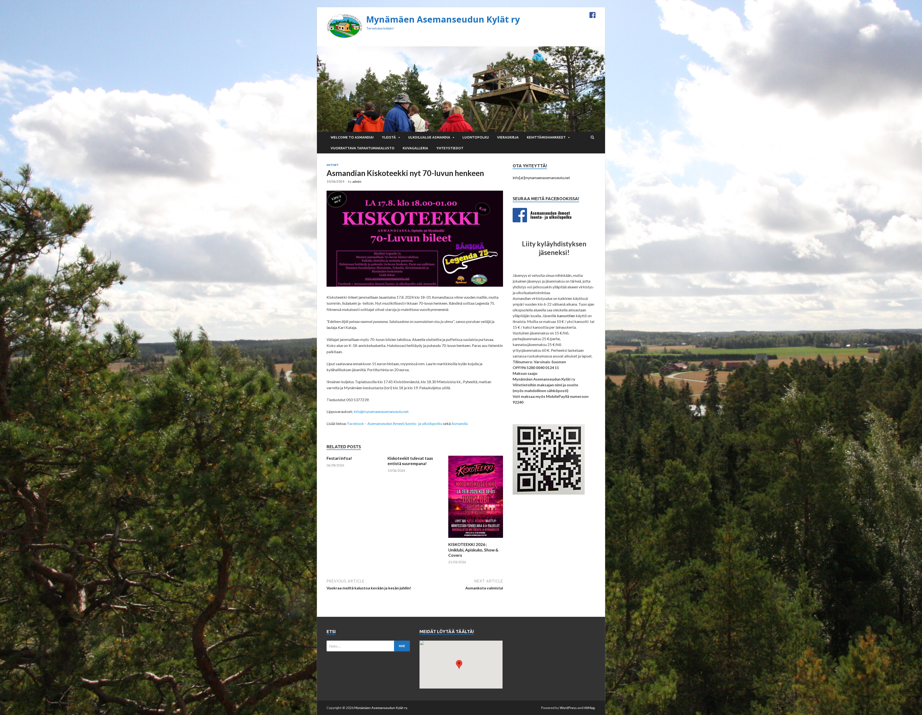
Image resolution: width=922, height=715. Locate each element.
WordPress (568, 708)
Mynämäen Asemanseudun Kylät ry (443, 19)
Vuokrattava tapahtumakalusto (362, 148)
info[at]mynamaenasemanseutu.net (541, 177)
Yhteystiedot (449, 148)
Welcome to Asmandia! (352, 137)
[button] (459, 664)
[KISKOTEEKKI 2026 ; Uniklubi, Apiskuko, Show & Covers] (475, 539)
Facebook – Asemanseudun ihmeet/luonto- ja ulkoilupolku (394, 423)
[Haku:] (368, 646)
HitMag (589, 708)
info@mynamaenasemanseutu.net (381, 411)
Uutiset (333, 165)
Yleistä (389, 137)
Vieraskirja (508, 137)
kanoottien (566, 315)
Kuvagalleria (415, 148)
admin (356, 181)
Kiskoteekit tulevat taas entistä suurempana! (410, 461)
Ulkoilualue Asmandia (429, 137)
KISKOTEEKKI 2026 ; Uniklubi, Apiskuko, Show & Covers (473, 549)
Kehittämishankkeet (546, 137)
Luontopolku (475, 137)
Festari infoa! (339, 458)
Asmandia (459, 423)
